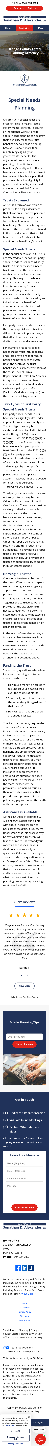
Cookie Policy (13, 1351)
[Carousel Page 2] (27, 975)
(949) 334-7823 (21, 1256)
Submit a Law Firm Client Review (24, 997)
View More (24, 985)
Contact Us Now (24, 1207)
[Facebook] (18, 1268)
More (40, 28)
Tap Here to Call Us (25, 8)
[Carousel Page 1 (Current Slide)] (21, 975)
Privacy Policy (24, 1312)
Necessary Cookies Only (15, 1438)
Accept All (15, 1431)
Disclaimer (25, 1307)
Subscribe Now (24, 1044)
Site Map (24, 1316)
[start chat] (40, 1439)
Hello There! (39, 1429)
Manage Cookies (32, 1351)
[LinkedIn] (24, 1268)
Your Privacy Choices (21, 1347)
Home (8, 28)
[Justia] (31, 1268)
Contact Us (24, 28)
